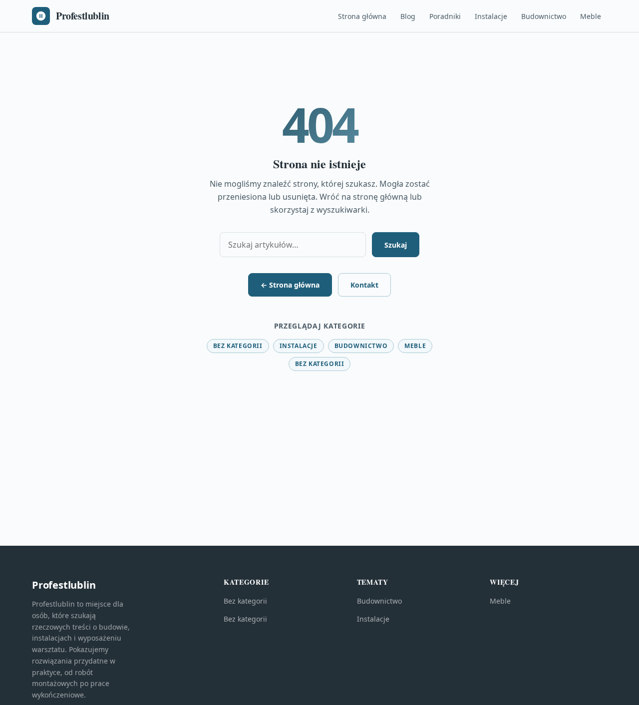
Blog (407, 16)
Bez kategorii (238, 346)
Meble (590, 16)
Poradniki (445, 16)
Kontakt (364, 285)
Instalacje (491, 16)
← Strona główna (290, 285)
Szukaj (395, 245)
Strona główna (362, 16)
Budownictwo (543, 16)
